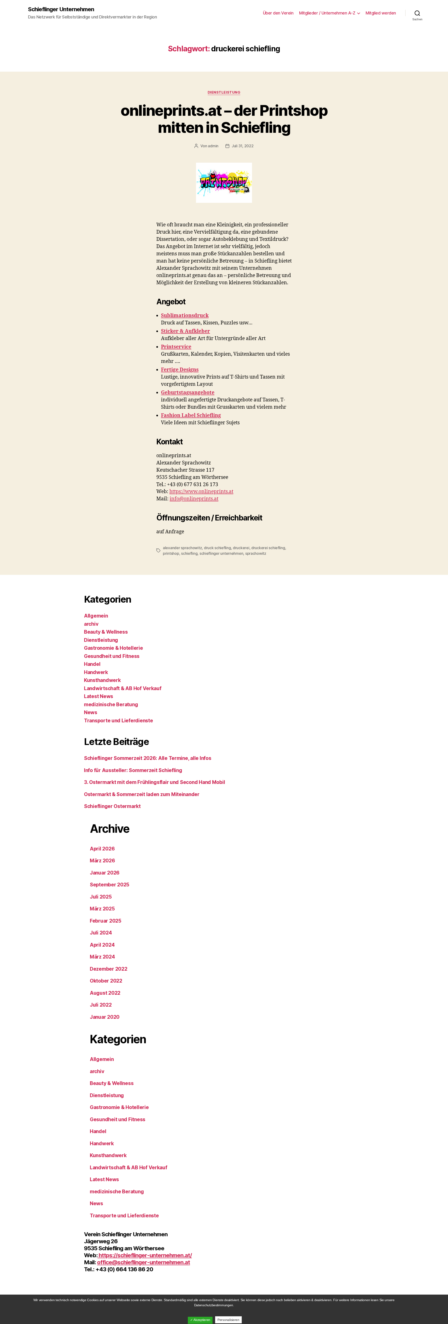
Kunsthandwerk (102, 680)
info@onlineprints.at (194, 499)
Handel (92, 664)
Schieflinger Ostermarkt (112, 806)
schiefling (189, 553)
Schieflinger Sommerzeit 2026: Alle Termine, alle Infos (147, 758)
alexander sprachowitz (182, 547)
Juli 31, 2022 (243, 146)
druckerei (241, 547)
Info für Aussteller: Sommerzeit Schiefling (133, 770)
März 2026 (102, 861)
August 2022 (105, 993)
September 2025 (109, 885)
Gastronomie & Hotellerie (113, 648)
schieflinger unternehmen (221, 553)
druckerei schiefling (268, 547)
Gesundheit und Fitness (112, 656)
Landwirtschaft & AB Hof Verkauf (122, 688)
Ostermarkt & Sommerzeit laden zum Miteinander (142, 794)
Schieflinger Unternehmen (61, 9)
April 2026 (102, 849)
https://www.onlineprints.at (201, 491)
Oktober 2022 (106, 981)
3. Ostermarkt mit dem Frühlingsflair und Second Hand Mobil (154, 782)
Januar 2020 (104, 1017)
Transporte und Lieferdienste (118, 720)
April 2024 (102, 945)
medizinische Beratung (111, 704)
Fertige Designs (180, 370)
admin (213, 146)
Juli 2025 (101, 897)
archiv (91, 624)
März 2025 (102, 909)
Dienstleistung (224, 92)
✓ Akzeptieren (200, 1320)
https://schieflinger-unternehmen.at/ (145, 1255)
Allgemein (96, 616)
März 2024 (102, 957)
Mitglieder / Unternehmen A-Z (327, 13)
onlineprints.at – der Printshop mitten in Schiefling (224, 118)
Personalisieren (228, 1320)
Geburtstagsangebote (187, 393)
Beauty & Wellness (106, 632)
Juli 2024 (101, 933)
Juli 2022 (101, 1005)
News (90, 712)
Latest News (98, 696)
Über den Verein (278, 13)
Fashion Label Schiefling (191, 415)
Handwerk (96, 672)
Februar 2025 (105, 921)
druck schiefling (217, 547)
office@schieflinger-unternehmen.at (143, 1262)
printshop (171, 553)
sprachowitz (255, 553)
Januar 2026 (104, 873)
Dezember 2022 (108, 969)
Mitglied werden (381, 13)
